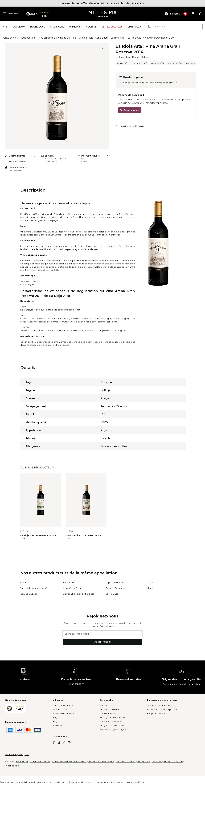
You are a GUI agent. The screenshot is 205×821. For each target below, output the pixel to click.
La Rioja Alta (117, 37)
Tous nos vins (28, 37)
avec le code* (95, 3)
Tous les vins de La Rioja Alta (130, 126)
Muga (151, 588)
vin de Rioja (81, 231)
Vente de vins (10, 37)
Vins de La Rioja (67, 37)
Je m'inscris (102, 641)
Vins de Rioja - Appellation (93, 37)
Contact (104, 705)
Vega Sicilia (69, 582)
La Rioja (120, 57)
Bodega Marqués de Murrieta (78, 594)
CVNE (23, 582)
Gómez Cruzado (28, 594)
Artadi (151, 582)
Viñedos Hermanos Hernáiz (34, 588)
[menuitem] (5, 26)
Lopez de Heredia (115, 582)
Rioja (128, 57)
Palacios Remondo (115, 588)
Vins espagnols (46, 37)
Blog (55, 721)
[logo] (103, 14)
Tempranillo (26, 281)
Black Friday (22, 761)
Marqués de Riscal (72, 588)
